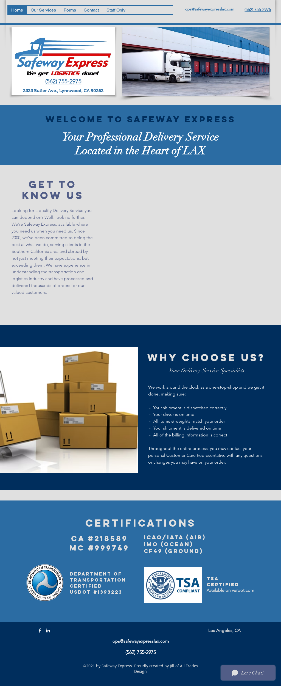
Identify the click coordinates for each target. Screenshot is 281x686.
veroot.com (243, 590)
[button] (192, 235)
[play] (256, 176)
